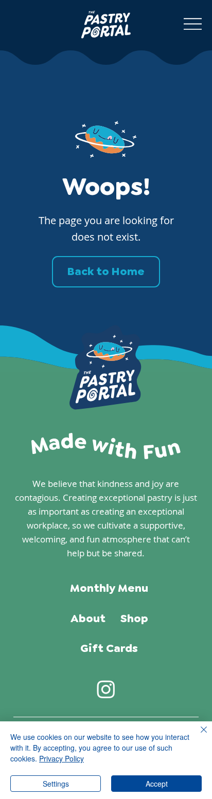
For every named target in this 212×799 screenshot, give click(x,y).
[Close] (197, 735)
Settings (56, 783)
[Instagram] (106, 689)
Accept (157, 783)
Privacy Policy (61, 758)
